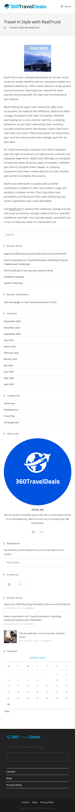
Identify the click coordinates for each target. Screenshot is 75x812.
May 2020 (9, 378)
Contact (10, 771)
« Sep (6, 711)
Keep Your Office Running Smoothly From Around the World (35, 253)
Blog (9, 778)
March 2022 (10, 346)
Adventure (9, 403)
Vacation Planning (13, 283)
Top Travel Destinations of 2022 (40, 302)
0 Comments (29, 608)
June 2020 (9, 371)
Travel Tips (9, 416)
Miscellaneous (11, 409)
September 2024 (12, 321)
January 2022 (10, 359)
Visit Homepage (12, 302)
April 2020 (9, 384)
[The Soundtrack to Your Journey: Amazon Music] (10, 636)
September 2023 (12, 333)
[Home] (5, 27)
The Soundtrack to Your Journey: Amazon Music (28, 270)
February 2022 (11, 352)
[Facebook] (33, 532)
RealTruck (15, 209)
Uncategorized (11, 422)
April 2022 (9, 340)
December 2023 (12, 327)
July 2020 (8, 365)
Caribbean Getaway (14, 276)
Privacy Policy (14, 785)
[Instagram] (41, 532)
